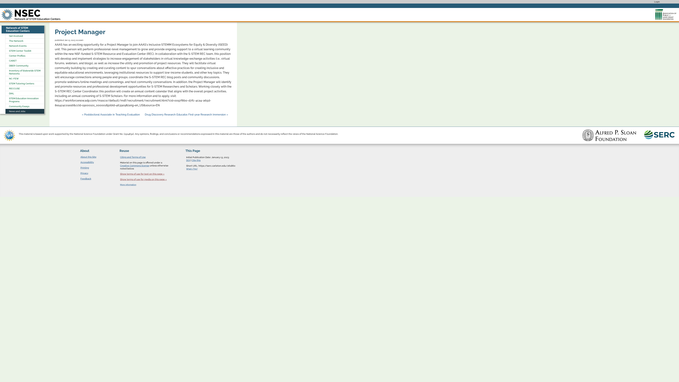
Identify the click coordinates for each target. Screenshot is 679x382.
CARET (13, 60)
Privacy (84, 173)
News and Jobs (17, 111)
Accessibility (87, 162)
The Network (16, 41)
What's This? (192, 169)
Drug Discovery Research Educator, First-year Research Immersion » (186, 114)
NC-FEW (14, 78)
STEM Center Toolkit (20, 51)
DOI (188, 160)
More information (128, 185)
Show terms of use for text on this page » (142, 174)
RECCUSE (14, 88)
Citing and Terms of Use (133, 157)
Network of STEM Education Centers (18, 29)
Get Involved (16, 36)
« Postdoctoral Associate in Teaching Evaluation (111, 114)
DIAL (11, 93)
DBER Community (18, 65)
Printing (84, 167)
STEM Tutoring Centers (21, 83)
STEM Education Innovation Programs (24, 100)
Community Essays (19, 106)
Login (657, 2)
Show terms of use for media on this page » (143, 179)
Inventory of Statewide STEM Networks (24, 72)
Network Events (18, 46)
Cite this (196, 160)
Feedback (85, 178)
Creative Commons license (134, 165)
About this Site (88, 157)
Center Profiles (17, 55)
